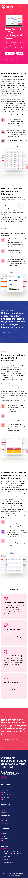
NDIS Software (6, 790)
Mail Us (6, 859)
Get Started (9, 53)
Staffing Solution (6, 799)
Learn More (6, 332)
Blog (21, 1)
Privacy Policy (7, 871)
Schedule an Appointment (10, 739)
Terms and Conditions (19, 871)
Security (4, 840)
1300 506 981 (7, 856)
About (2, 1)
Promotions (16, 1)
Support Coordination (8, 795)
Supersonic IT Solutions (14, 875)
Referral (6, 1)
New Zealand (6, 823)
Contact (3, 2)
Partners (11, 1)
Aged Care (5, 792)
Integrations (5, 838)
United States (6, 820)
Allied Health (5, 797)
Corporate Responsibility (9, 836)
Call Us (20, 53)
